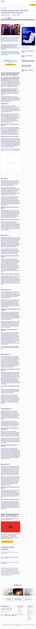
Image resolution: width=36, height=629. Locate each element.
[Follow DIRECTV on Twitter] (7, 615)
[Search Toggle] (33, 1)
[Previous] (3, 594)
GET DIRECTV (33, 4)
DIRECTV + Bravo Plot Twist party (8, 150)
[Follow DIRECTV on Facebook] (9, 615)
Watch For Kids (20, 613)
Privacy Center (29, 611)
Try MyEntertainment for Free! (10, 64)
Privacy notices (29, 614)
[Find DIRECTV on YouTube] (12, 615)
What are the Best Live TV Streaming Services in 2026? (29, 599)
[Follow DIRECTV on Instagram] (11, 615)
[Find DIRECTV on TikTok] (14, 615)
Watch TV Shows (20, 610)
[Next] (33, 594)
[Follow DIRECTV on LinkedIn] (6, 615)
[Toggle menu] (34, 1)
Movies (23, 59)
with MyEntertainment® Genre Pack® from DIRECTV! (10, 61)
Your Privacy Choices (31, 613)
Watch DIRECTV (20, 607)
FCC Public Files (29, 618)
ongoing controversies (12, 227)
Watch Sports (19, 611)
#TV (22, 24)
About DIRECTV (29, 607)
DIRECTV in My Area (20, 614)
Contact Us (28, 620)
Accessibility (29, 617)
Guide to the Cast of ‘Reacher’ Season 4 (27, 56)
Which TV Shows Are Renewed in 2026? (27, 71)
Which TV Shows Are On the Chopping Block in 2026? (27, 66)
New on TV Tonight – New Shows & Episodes (28, 51)
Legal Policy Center (30, 610)
